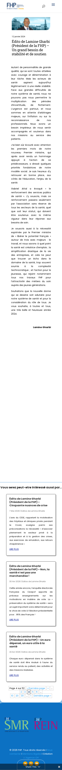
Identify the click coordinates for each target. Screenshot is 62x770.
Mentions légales (32, 753)
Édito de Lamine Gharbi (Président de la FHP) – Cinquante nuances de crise (28, 502)
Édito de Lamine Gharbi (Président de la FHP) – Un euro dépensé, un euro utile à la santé (30, 641)
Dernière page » (42, 695)
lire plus (14, 549)
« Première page (36, 688)
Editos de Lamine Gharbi (33, 511)
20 (17, 695)
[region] (31, 724)
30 (22, 695)
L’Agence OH (32, 757)
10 (12, 695)
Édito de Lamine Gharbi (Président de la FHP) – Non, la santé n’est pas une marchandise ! (29, 571)
